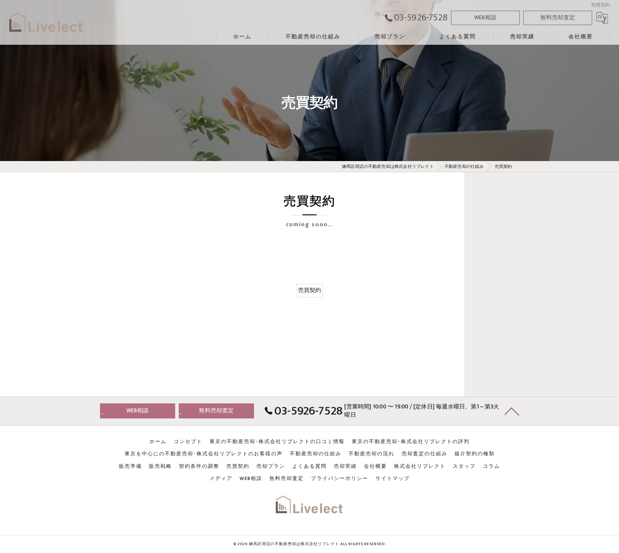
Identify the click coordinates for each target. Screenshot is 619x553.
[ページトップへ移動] (512, 411)
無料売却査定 (557, 17)
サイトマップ (392, 478)
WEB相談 (485, 17)
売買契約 (309, 290)
